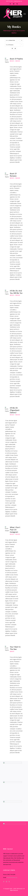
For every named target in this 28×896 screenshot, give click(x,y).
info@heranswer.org (18, 1)
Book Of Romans (13, 174)
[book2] (14, 824)
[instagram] (6, 881)
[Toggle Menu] (24, 14)
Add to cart (7, 647)
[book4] (12, 801)
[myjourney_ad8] (12, 782)
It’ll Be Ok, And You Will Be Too (16, 292)
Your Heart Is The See (15, 648)
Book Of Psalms (16, 59)
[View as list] (15, 48)
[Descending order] (21, 40)
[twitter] (9, 881)
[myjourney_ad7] (12, 762)
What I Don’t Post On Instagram (15, 529)
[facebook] (3, 881)
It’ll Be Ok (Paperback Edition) (14, 410)
